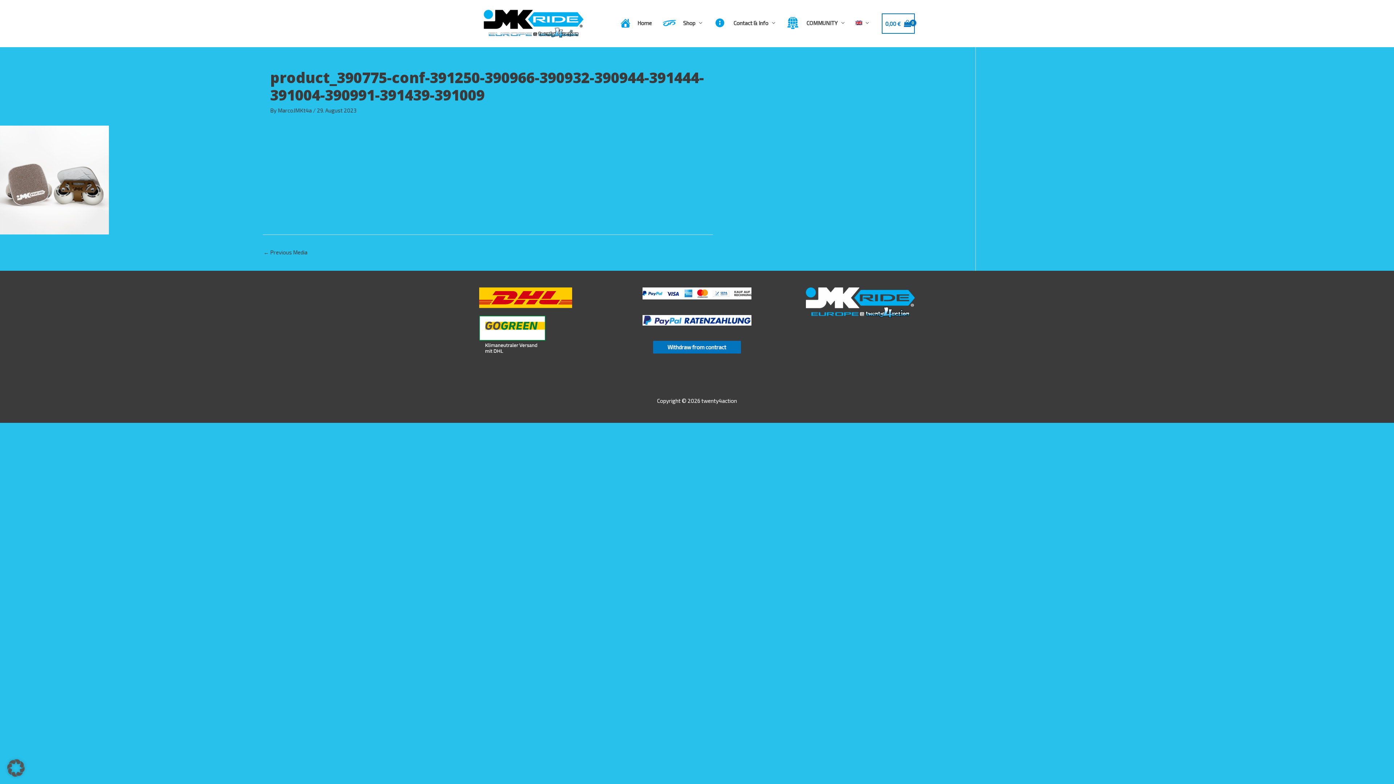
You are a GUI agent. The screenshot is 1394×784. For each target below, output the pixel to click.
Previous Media (285, 252)
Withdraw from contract (697, 347)
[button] (16, 768)
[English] (862, 22)
